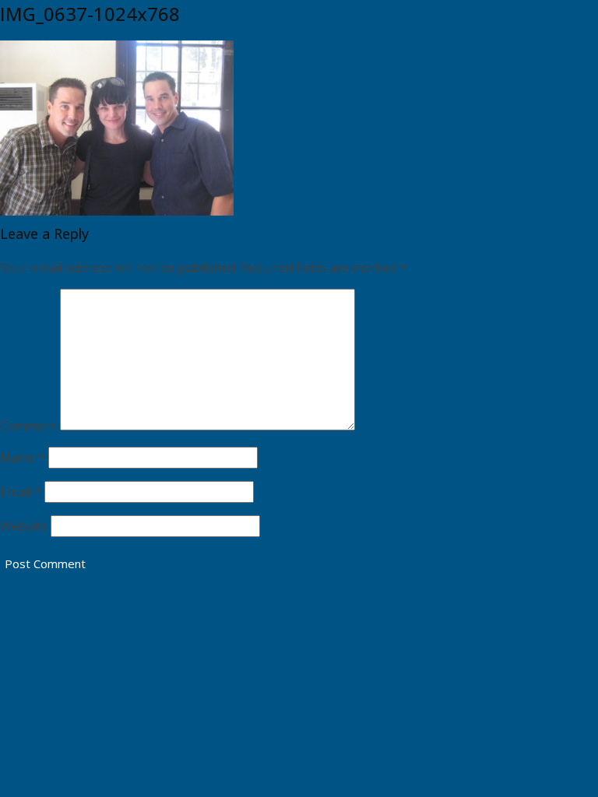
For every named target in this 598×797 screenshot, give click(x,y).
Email (20, 491)
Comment (28, 425)
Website (23, 526)
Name (22, 457)
